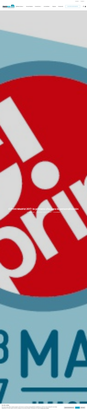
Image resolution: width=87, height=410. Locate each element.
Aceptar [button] (77, 407)
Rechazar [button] (82, 407)
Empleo (54, 6)
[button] (83, 6)
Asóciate (76, 1)
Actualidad (46, 6)
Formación (60, 6)
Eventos (40, 212)
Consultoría (38, 6)
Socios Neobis (29, 6)
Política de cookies (45, 408)
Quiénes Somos (19, 6)
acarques (57, 212)
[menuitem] (77, 1)
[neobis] (8, 6)
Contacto (82, 1)
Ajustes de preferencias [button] (69, 407)
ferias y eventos (47, 212)
